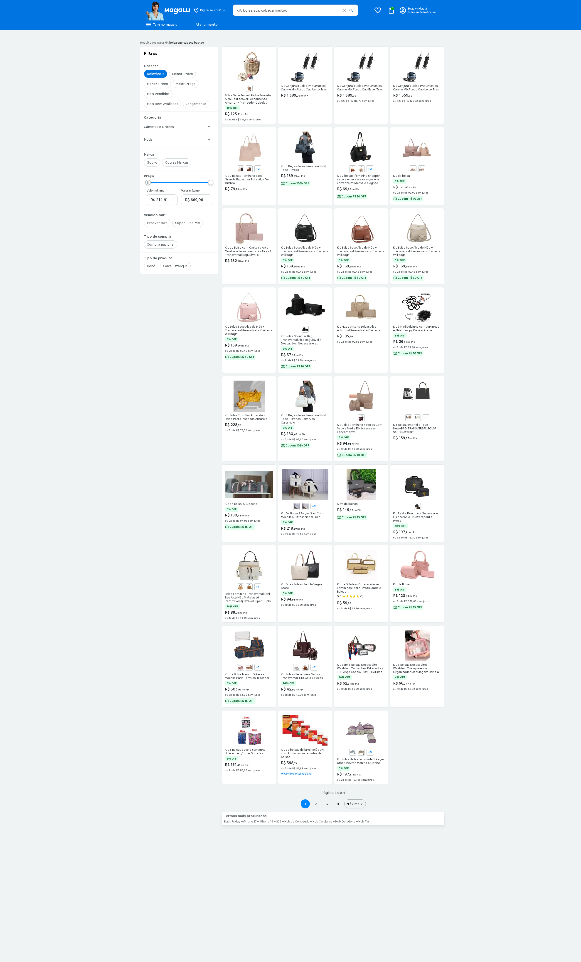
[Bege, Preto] (240, 168)
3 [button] (327, 804)
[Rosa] (421, 168)
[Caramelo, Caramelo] (249, 168)
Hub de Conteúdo (297, 821)
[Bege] (413, 168)
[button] (344, 10)
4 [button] (338, 804)
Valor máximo (190, 190)
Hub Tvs (364, 821)
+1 (426, 417)
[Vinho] (361, 417)
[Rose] (249, 667)
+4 (258, 586)
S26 (278, 821)
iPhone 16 (266, 821)
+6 (370, 752)
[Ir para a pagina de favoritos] (378, 10)
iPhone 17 (250, 821)
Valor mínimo (156, 190)
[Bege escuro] (249, 88)
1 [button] (305, 804)
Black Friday (232, 821)
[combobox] (295, 10)
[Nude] (361, 168)
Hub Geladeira (345, 821)
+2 (258, 168)
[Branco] (296, 667)
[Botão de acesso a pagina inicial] (167, 10)
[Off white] (417, 417)
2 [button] (316, 804)
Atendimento (207, 24)
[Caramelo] (352, 168)
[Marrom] (417, 506)
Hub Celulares (322, 821)
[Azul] (296, 506)
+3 (314, 506)
